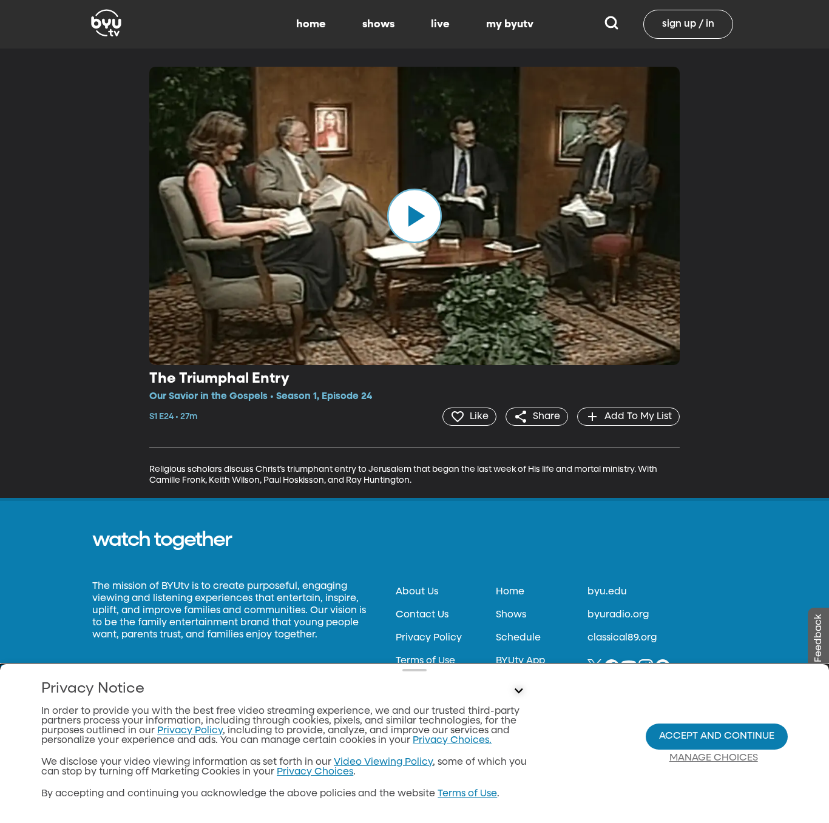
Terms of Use (425, 661)
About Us (417, 592)
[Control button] (519, 691)
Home (510, 592)
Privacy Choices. (452, 740)
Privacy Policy (429, 638)
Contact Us (422, 615)
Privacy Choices (315, 772)
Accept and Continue (716, 736)
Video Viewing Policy (383, 762)
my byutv (509, 24)
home (311, 24)
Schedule (518, 638)
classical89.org (622, 638)
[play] (414, 216)
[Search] (611, 24)
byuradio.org (618, 615)
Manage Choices (713, 758)
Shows (511, 615)
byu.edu (607, 592)
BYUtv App (520, 661)
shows (378, 24)
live (440, 24)
